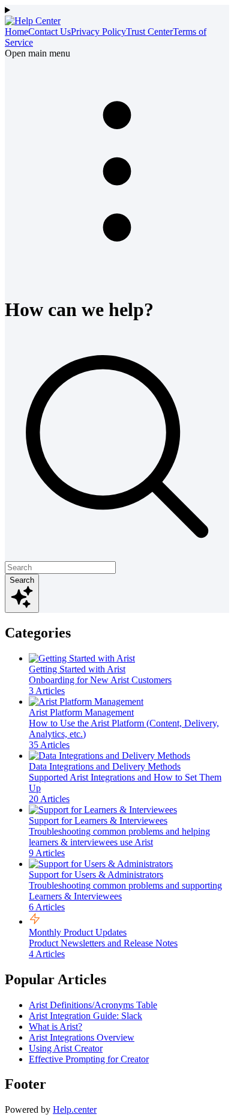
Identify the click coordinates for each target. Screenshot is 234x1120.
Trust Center (149, 31)
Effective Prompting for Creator (89, 1059)
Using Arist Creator (66, 1048)
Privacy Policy (98, 31)
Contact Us (49, 31)
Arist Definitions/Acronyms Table (93, 1005)
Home (16, 31)
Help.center (75, 1109)
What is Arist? (55, 1026)
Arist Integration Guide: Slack (85, 1016)
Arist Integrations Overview (81, 1037)
